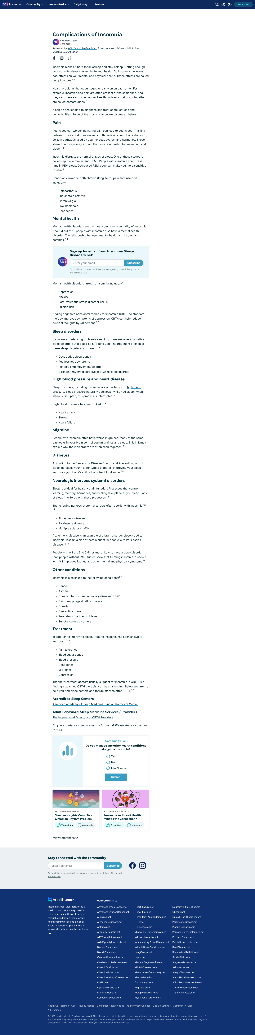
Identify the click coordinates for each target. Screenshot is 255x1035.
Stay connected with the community (77, 858)
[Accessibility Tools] (223, 4)
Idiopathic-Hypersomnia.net (150, 931)
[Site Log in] (230, 4)
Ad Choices (54, 1009)
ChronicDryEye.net (107, 967)
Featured (100, 4)
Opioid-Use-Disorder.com (186, 916)
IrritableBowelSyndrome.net (150, 947)
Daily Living (80, 4)
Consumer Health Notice (110, 1005)
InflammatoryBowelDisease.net (152, 942)
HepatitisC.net (143, 911)
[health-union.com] (61, 900)
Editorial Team (70, 40)
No (113, 762)
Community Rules (182, 1005)
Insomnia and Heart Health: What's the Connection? (123, 817)
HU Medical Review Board (82, 48)
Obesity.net (178, 911)
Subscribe (133, 262)
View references (64, 838)
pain (86, 130)
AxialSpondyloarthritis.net (111, 942)
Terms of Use (80, 272)
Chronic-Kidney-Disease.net (113, 977)
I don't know (118, 768)
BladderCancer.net (107, 947)
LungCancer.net (143, 952)
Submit (115, 777)
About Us (53, 1005)
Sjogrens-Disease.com (184, 962)
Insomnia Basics (57, 4)
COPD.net (102, 982)
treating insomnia (105, 637)
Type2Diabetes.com (183, 992)
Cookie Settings (162, 1005)
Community (33, 4)
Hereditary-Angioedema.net (150, 916)
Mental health (62, 226)
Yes (113, 756)
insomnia (71, 93)
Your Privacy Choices (138, 1005)
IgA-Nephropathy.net (146, 937)
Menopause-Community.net (150, 972)
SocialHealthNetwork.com (186, 977)
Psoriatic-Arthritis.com (185, 942)
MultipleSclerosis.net (146, 992)
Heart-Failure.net (144, 906)
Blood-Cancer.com (107, 952)
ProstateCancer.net (183, 937)
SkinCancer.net (180, 967)
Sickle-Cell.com (181, 957)
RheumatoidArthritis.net (185, 952)
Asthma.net (103, 926)
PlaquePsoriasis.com (183, 926)
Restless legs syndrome (74, 361)
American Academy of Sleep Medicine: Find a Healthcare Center (95, 704)
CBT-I (134, 682)
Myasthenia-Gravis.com (148, 997)
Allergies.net (104, 916)
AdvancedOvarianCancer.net (113, 911)
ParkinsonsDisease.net (184, 921)
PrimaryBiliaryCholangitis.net (188, 931)
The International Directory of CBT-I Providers (83, 717)
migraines (111, 438)
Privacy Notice (132, 269)
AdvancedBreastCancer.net (112, 906)
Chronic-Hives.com (108, 972)
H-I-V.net (139, 921)
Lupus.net (140, 957)
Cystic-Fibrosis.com (108, 987)
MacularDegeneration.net (149, 962)
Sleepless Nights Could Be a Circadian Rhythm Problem (74, 817)
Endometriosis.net (107, 992)
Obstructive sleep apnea (74, 356)
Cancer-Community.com (110, 957)
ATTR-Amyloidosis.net (109, 937)
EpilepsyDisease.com (109, 997)
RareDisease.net (181, 947)
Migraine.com (142, 987)
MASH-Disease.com (146, 967)
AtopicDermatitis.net (108, 931)
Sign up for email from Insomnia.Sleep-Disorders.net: (102, 253)
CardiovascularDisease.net (112, 962)
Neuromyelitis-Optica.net (186, 906)
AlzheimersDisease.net (109, 921)
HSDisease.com (143, 926)
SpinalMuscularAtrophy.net (187, 982)
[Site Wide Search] (217, 4)
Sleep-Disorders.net (183, 972)
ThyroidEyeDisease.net (185, 987)
